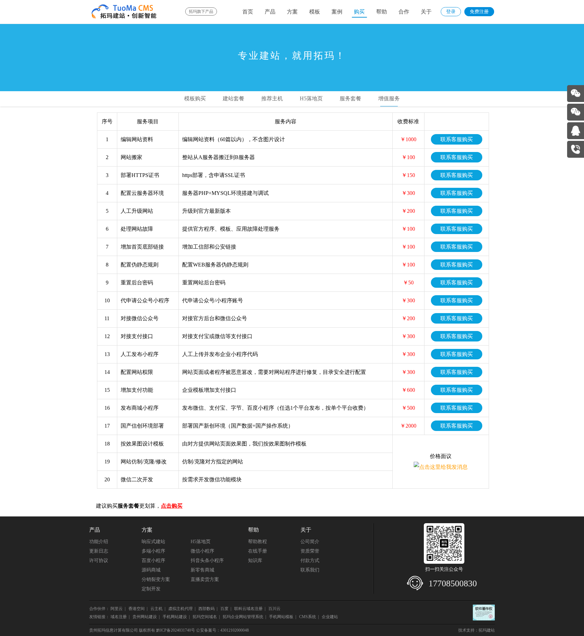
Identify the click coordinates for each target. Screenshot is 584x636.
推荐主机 (272, 98)
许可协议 (98, 560)
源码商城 (151, 570)
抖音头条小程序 (207, 560)
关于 (426, 12)
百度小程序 (153, 560)
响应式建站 (153, 541)
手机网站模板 (281, 616)
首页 (247, 12)
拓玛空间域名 (205, 616)
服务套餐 (350, 98)
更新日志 (98, 551)
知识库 (255, 560)
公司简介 (309, 541)
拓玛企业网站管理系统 (243, 616)
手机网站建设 (175, 616)
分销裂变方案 (156, 579)
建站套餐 (233, 98)
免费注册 (479, 11)
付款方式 (309, 560)
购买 (359, 12)
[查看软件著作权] (484, 612)
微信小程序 (202, 551)
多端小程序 (153, 551)
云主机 (156, 608)
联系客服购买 (456, 139)
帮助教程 (257, 541)
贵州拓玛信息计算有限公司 (113, 630)
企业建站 (330, 616)
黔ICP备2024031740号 (175, 630)
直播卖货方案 (205, 579)
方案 (292, 12)
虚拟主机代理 (180, 608)
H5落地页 (311, 98)
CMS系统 (307, 616)
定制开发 (151, 588)
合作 (403, 12)
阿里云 (117, 608)
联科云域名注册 (248, 608)
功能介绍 (98, 541)
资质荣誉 (309, 551)
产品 (270, 12)
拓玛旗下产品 (201, 11)
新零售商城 (202, 570)
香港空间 (136, 608)
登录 (451, 11)
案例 (337, 12)
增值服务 (389, 98)
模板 (314, 12)
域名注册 (119, 616)
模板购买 (195, 98)
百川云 (275, 608)
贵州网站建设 (144, 616)
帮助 (381, 12)
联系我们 (309, 570)
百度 (224, 608)
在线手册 (257, 551)
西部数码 (206, 608)
